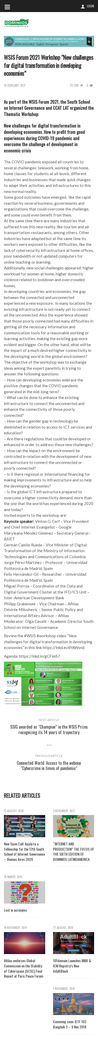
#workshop (46, 635)
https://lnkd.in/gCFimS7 (39, 656)
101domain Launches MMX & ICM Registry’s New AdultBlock (72, 965)
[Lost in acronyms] (24, 892)
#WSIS (30, 635)
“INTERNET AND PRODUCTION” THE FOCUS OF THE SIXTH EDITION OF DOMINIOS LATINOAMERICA (73, 851)
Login (90, 6)
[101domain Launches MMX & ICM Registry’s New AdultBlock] (73, 943)
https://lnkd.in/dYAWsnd (63, 647)
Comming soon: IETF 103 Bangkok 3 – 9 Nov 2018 (69, 1024)
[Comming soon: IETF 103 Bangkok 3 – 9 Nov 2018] (73, 1004)
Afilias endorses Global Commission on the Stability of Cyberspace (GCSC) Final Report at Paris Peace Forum (23, 968)
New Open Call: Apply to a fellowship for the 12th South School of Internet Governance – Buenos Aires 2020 (24, 851)
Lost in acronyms (15, 910)
